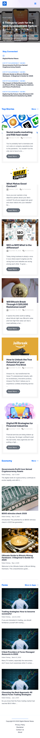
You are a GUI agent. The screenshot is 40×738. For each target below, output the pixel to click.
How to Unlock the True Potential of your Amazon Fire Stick (19, 362)
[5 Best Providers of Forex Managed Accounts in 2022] (20, 639)
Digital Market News (10, 58)
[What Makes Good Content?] (20, 175)
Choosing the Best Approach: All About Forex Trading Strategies (17, 693)
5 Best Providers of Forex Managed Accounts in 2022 (18, 653)
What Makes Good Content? (16, 185)
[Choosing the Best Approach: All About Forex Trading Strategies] (20, 679)
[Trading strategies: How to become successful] (20, 598)
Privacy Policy (20, 725)
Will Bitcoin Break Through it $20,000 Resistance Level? (17, 304)
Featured (7, 18)
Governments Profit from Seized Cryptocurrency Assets (15, 66)
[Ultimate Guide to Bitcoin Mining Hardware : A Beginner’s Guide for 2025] (20, 540)
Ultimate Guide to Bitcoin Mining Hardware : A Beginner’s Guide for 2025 (18, 75)
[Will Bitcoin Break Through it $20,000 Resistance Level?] (20, 290)
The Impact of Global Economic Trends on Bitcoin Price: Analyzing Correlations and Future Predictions (18, 85)
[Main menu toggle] (35, 3)
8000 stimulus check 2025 (14, 513)
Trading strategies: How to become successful (18, 613)
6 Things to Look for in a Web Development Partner (20, 24)
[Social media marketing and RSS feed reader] (20, 124)
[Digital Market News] (3, 56)
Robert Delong (9, 29)
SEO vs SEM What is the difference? (19, 246)
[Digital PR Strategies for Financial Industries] (20, 412)
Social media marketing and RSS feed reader (19, 133)
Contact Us (20, 730)
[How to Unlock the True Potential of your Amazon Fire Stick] (20, 349)
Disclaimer (20, 727)
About (20, 732)
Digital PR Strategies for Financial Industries (19, 424)
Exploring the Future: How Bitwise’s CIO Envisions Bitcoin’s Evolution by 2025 (18, 95)
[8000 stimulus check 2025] (20, 498)
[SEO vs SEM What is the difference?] (20, 232)
